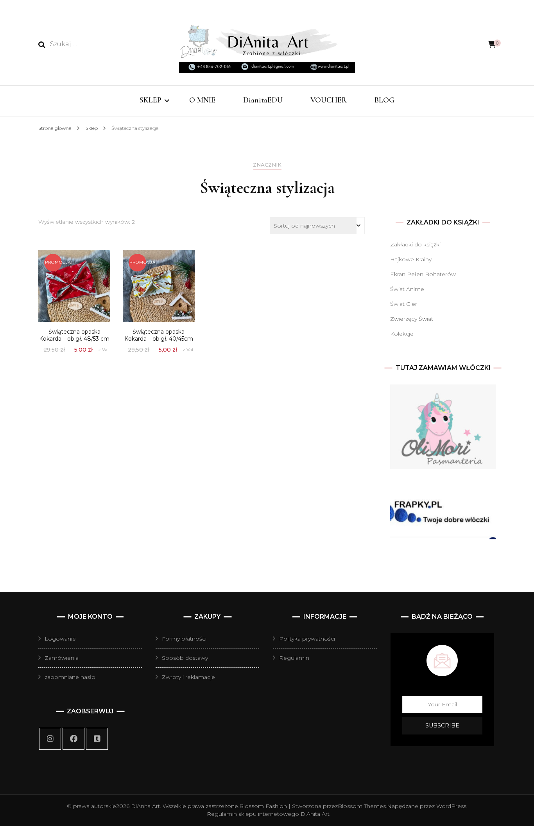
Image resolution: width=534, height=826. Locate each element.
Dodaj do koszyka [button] (74, 282)
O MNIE (202, 100)
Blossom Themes (362, 806)
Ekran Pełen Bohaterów (423, 274)
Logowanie (60, 638)
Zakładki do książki (415, 244)
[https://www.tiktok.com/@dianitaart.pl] (97, 739)
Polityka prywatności (307, 638)
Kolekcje (402, 333)
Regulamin (294, 657)
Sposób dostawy (185, 657)
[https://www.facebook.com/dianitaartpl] (73, 739)
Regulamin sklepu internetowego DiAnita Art (268, 813)
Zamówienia (62, 657)
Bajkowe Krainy (411, 259)
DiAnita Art (145, 806)
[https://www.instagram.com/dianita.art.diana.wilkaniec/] (50, 739)
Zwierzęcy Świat (411, 318)
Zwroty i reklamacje (188, 677)
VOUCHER (328, 100)
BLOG (385, 100)
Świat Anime (407, 289)
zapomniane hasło (70, 677)
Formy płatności (184, 638)
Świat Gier (403, 303)
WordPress (451, 806)
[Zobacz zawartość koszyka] (492, 44)
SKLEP (150, 100)
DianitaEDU (263, 100)
